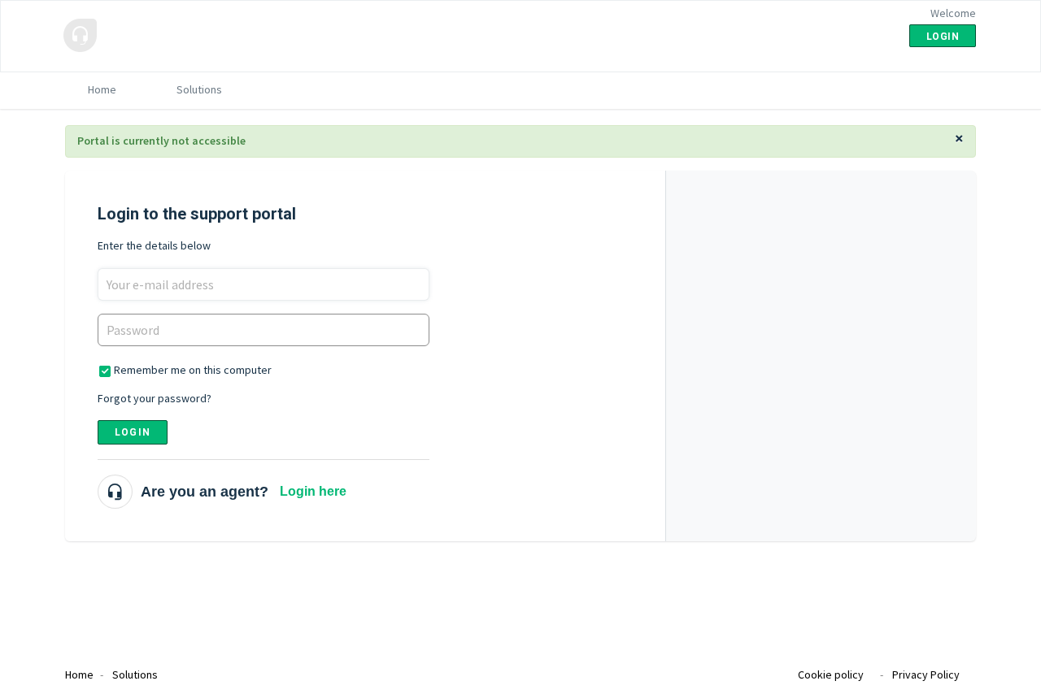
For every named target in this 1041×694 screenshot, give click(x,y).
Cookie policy (831, 674)
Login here (313, 491)
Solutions (199, 89)
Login (132, 432)
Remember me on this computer (193, 369)
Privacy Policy (926, 674)
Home (102, 89)
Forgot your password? (154, 398)
